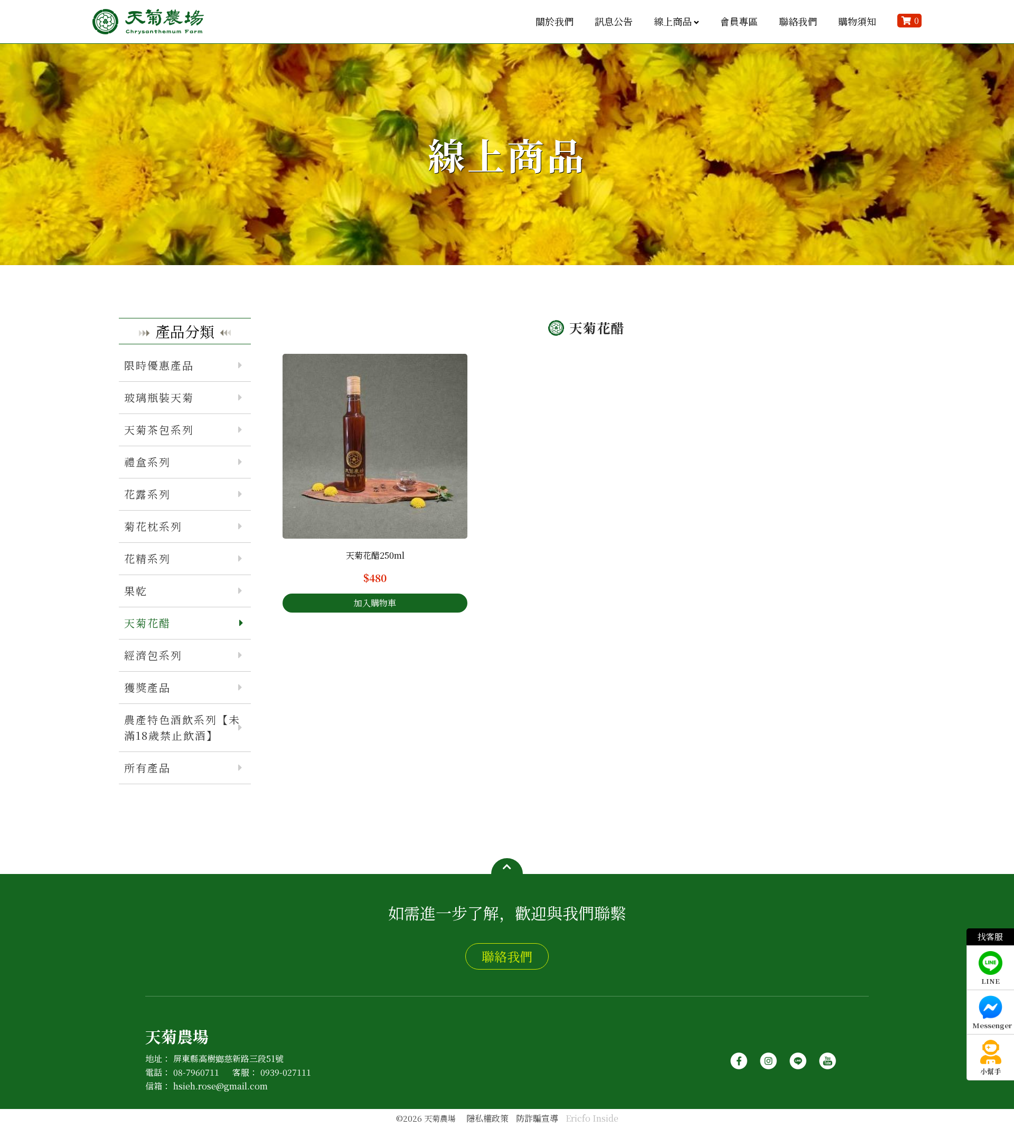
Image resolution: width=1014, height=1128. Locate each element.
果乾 (135, 590)
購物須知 (857, 21)
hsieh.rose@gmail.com (220, 1086)
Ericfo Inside (592, 1118)
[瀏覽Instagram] (768, 1056)
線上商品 (673, 21)
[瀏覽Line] (798, 1056)
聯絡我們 (798, 21)
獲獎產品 (147, 687)
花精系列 (147, 558)
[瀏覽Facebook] (738, 1056)
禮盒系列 (147, 461)
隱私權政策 (487, 1118)
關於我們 (555, 21)
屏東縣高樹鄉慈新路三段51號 (228, 1058)
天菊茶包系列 (159, 429)
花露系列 (147, 494)
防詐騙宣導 (537, 1118)
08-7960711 (196, 1072)
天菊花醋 (147, 623)
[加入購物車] (375, 603)
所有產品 (147, 767)
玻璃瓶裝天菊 (159, 397)
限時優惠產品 (159, 365)
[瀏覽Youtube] (827, 1056)
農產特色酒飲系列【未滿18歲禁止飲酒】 (182, 727)
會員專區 (739, 21)
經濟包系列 (153, 655)
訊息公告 (614, 21)
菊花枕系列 (153, 526)
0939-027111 (285, 1072)
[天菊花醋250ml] (375, 446)
